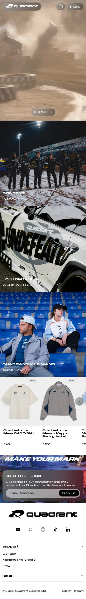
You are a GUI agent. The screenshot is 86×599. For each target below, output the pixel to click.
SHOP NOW (13, 370)
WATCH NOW (15, 199)
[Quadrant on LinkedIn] (68, 529)
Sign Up (69, 493)
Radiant (78, 591)
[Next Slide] (79, 401)
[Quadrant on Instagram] (43, 529)
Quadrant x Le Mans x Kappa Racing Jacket (54, 433)
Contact (9, 553)
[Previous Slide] (7, 401)
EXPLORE (43, 112)
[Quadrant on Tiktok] (55, 529)
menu (75, 7)
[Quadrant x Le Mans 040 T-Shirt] (19, 401)
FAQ (6, 565)
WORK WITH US (17, 285)
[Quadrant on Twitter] (30, 529)
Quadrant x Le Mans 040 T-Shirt (19, 432)
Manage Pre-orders (19, 559)
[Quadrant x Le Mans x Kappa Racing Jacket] (58, 401)
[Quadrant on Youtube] (18, 529)
